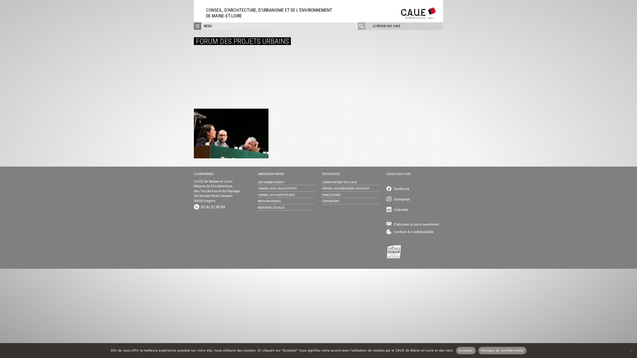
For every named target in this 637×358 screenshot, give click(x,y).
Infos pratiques (269, 201)
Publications (331, 195)
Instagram (402, 199)
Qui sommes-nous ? (271, 182)
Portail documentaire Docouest (346, 188)
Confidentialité (422, 231)
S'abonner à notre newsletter (416, 224)
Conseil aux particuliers (276, 195)
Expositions (330, 201)
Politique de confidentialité (502, 350)
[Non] (630, 350)
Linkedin (401, 209)
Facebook (402, 188)
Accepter (466, 350)
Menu (208, 26)
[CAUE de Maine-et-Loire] (418, 17)
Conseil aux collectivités (277, 188)
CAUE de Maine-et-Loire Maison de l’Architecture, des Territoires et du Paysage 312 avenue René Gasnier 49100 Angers (217, 191)
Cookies (400, 231)
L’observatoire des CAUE (339, 182)
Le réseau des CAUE (386, 26)
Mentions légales (271, 207)
